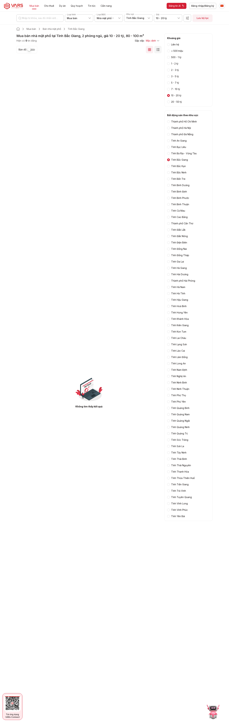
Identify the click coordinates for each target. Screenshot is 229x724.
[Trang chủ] (18, 29)
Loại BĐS (101, 14)
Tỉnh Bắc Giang (76, 28)
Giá (157, 14)
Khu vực (130, 14)
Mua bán (31, 28)
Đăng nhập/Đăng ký (202, 5)
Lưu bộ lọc (203, 18)
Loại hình (71, 14)
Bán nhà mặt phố (52, 28)
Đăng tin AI (175, 5)
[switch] (31, 50)
